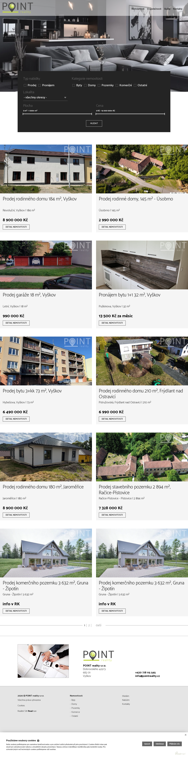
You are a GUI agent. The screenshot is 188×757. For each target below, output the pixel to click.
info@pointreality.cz (147, 676)
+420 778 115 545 (145, 672)
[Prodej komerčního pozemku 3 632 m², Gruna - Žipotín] (46, 553)
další (98, 625)
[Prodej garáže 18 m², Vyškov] (46, 265)
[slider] (164, 114)
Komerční (125, 85)
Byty (79, 85)
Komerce (76, 712)
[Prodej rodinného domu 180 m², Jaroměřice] (46, 457)
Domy (92, 85)
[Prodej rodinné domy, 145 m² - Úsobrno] (142, 169)
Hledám (125, 696)
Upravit (147, 744)
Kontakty (177, 25)
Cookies (21, 705)
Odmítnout (160, 744)
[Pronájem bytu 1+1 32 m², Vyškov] (142, 265)
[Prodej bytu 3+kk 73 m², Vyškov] (46, 361)
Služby (167, 25)
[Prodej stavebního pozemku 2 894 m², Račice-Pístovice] (142, 457)
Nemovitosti (137, 25)
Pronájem (48, 85)
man (32, 711)
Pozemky (108, 85)
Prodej (32, 85)
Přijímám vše (174, 744)
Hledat (94, 123)
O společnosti (154, 25)
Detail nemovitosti (16, 227)
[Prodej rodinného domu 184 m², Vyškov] (46, 169)
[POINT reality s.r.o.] (22, 8)
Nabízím (126, 700)
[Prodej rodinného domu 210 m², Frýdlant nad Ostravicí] (142, 361)
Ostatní (142, 85)
